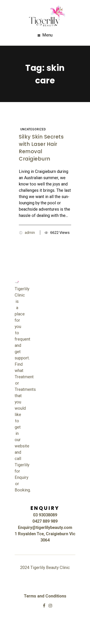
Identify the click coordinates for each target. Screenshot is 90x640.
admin (30, 232)
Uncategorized (33, 129)
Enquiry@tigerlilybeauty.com (45, 527)
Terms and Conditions (45, 596)
